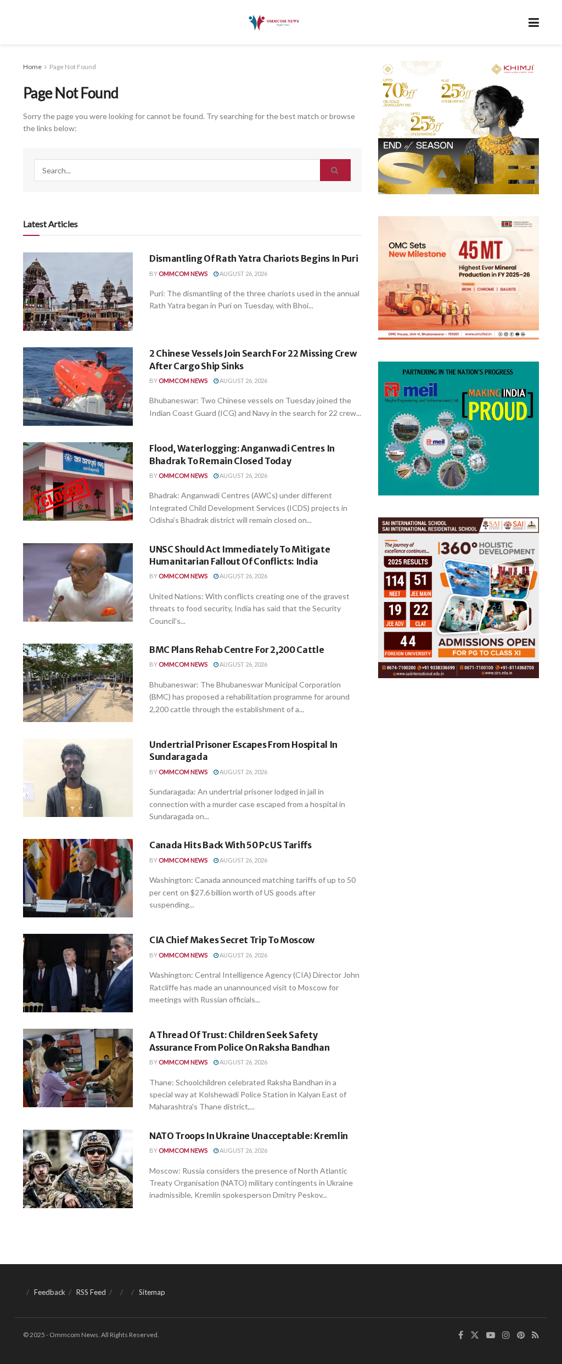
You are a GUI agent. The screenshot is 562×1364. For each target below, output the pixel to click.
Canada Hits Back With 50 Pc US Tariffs (230, 844)
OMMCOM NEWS (183, 273)
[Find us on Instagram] (506, 1335)
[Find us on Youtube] (490, 1335)
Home (32, 67)
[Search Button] (335, 170)
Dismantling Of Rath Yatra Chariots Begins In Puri (253, 258)
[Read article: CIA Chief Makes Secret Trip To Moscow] (78, 973)
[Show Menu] (534, 22)
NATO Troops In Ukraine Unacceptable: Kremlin (248, 1135)
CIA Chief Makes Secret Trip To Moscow (231, 939)
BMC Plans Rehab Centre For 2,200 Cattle (236, 649)
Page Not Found (72, 67)
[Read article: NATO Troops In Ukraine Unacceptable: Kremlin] (78, 1169)
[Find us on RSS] (535, 1335)
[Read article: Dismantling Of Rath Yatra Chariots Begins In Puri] (78, 291)
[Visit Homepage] (273, 22)
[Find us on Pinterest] (521, 1335)
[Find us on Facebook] (460, 1335)
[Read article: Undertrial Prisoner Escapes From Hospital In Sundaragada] (78, 778)
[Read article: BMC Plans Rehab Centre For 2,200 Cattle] (78, 683)
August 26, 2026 (242, 273)
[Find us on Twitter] (474, 1335)
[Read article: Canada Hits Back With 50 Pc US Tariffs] (78, 878)
